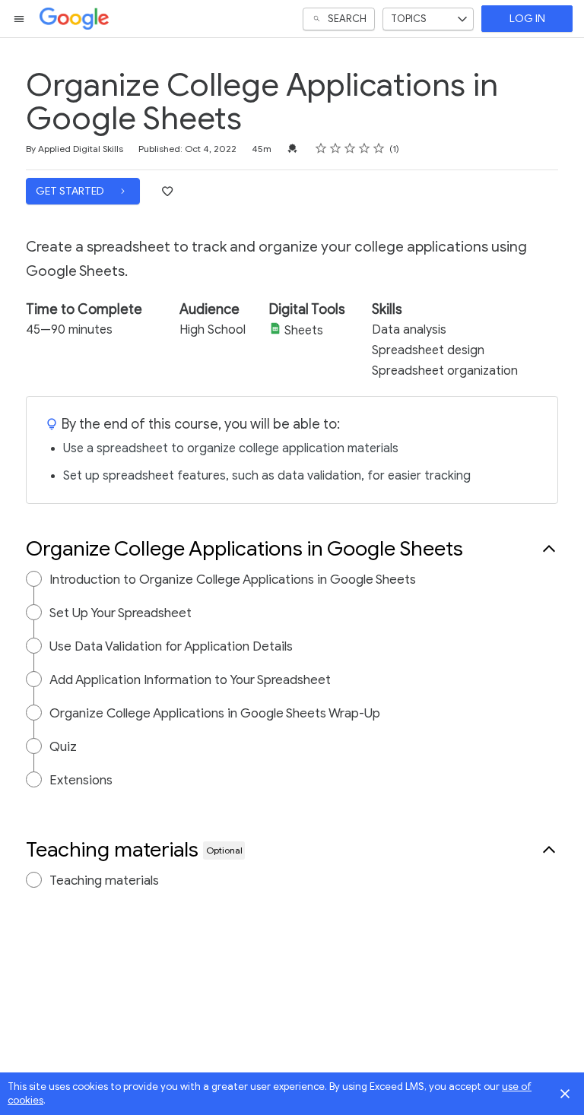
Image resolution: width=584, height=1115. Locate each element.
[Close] (565, 1093)
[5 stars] (379, 148)
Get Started (71, 191)
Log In (527, 18)
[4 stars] (364, 148)
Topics (409, 18)
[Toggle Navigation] (20, 19)
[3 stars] (350, 148)
